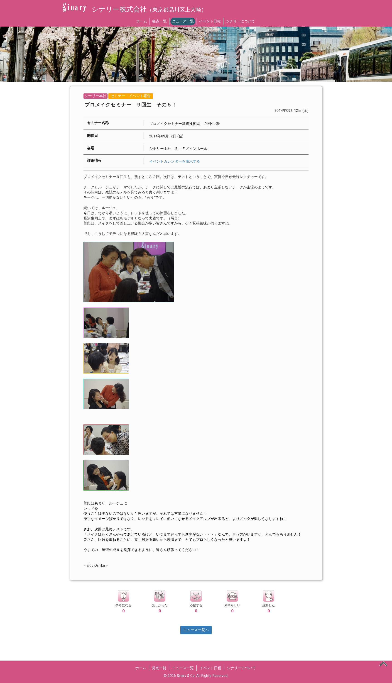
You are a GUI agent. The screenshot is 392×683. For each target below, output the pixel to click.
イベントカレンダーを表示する (174, 161)
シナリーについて (240, 21)
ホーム (141, 21)
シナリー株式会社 (149, 9)
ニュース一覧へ (196, 630)
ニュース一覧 (183, 21)
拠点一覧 (159, 21)
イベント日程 (210, 21)
